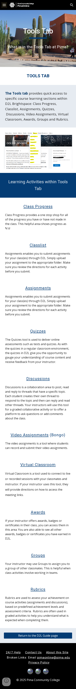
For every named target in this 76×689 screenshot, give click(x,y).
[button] (4, 5)
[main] (38, 32)
